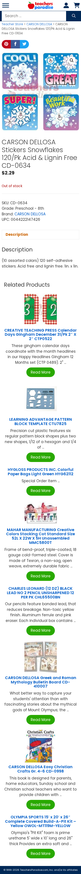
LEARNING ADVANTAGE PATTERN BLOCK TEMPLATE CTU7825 (40, 421)
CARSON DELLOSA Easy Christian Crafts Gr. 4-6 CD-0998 (40, 769)
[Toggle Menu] (5, 5)
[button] (72, 60)
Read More (41, 372)
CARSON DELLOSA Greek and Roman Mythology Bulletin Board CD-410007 (40, 682)
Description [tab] (17, 234)
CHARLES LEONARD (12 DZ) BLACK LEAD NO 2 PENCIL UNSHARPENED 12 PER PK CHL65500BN (40, 593)
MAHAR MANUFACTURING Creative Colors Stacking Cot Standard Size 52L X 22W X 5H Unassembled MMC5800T (40, 536)
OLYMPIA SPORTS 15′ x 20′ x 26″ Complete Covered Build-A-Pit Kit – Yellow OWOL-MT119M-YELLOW (40, 821)
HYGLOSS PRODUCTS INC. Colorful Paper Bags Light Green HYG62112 (40, 472)
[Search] (73, 16)
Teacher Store (12, 24)
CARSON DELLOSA (39, 24)
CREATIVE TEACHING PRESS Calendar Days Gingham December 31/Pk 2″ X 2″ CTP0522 (40, 334)
